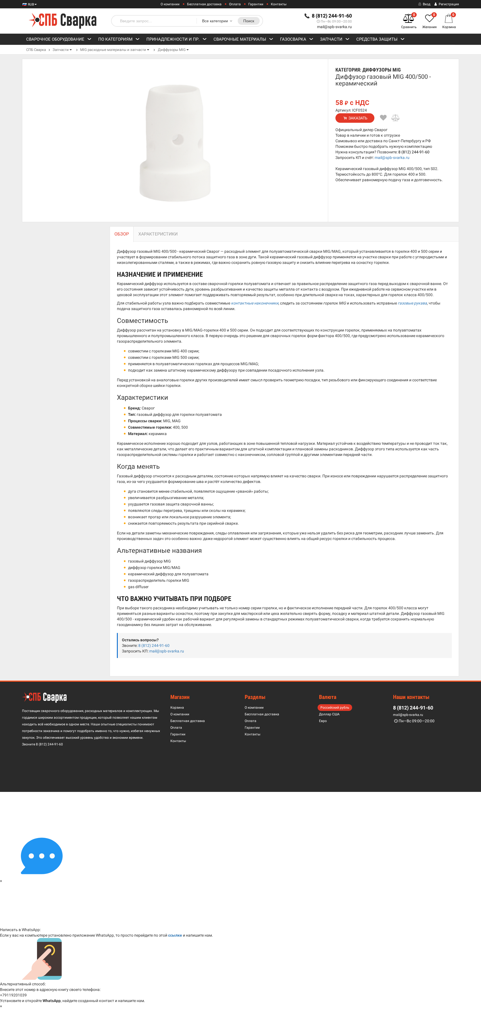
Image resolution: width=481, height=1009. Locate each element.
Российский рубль (334, 708)
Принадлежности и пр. (173, 39)
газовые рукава (412, 303)
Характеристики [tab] (158, 234)
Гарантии (255, 4)
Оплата (235, 4)
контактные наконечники (254, 303)
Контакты (278, 4)
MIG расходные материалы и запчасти (113, 50)
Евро (323, 721)
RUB (30, 4)
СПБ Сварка (36, 50)
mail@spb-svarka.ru (334, 26)
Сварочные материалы (239, 39)
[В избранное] (383, 117)
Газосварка (293, 39)
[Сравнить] (395, 117)
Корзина (177, 708)
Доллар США (329, 714)
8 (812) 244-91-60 (414, 152)
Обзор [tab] (121, 234)
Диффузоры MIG (172, 50)
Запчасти (331, 39)
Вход (426, 4)
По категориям (115, 39)
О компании (170, 4)
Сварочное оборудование (55, 39)
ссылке (175, 935)
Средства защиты (376, 39)
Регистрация (448, 4)
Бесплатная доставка (204, 4)
